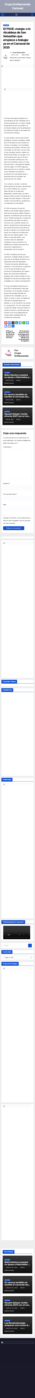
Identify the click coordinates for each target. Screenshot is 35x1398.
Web (4, 505)
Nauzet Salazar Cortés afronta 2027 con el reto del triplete (17, 416)
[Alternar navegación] (16, 14)
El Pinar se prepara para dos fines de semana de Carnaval (10, 334)
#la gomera (14, 58)
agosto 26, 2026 (12, 1267)
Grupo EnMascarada (18, 52)
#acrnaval (25, 55)
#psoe (28, 58)
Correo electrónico (10, 494)
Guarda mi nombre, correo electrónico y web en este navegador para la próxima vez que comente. (17, 520)
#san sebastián (15, 60)
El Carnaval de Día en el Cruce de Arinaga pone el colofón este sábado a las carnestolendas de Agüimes (23, 336)
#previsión (22, 58)
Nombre (6, 483)
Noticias (6, 25)
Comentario (7, 447)
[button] (29, 15)
